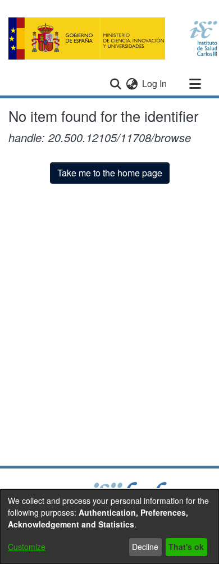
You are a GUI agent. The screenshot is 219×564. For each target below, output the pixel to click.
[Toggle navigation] (195, 83)
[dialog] (109, 526)
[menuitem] (132, 83)
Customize (26, 546)
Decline (145, 546)
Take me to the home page (109, 172)
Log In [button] (155, 83)
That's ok (186, 546)
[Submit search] (115, 83)
